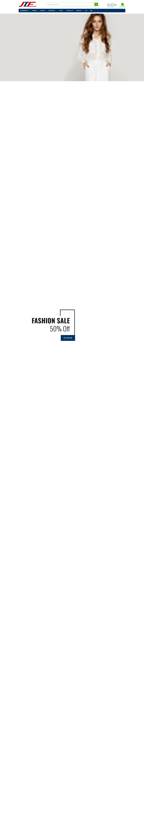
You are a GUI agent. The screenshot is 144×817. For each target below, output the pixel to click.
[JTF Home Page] (28, 4)
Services (78, 10)
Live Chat (110, 7)
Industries (51, 10)
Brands (34, 10)
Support (42, 10)
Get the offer (68, 338)
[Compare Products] (86, 10)
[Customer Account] (91, 10)
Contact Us (69, 10)
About (61, 10)
